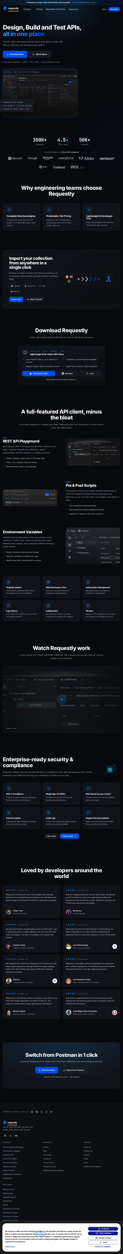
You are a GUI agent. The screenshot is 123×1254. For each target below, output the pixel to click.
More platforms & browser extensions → (61, 379)
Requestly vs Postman (56, 9)
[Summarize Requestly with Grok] (41, 1112)
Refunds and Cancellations (53, 1170)
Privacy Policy (10, 1246)
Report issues (8, 1193)
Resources (74, 9)
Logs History (11, 611)
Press (86, 1159)
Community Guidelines (92, 1166)
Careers (87, 1155)
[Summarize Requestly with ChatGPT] (32, 1112)
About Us (87, 1147)
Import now (16, 299)
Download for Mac (40, 373)
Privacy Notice (40, 1234)
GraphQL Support (14, 587)
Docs (104, 9)
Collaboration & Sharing (12, 1174)
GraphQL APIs (8, 1155)
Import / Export (8, 1170)
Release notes (8, 1189)
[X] (10, 1136)
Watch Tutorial (36, 299)
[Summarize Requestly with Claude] (36, 1112)
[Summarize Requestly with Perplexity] (46, 1112)
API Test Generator (10, 1163)
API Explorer (7, 1201)
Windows (69, 373)
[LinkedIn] (5, 1136)
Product (27, 9)
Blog (45, 1151)
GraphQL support (9, 1197)
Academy (47, 1159)
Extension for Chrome (11, 1209)
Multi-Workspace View (56, 587)
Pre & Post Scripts (10, 1159)
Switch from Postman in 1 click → (84, 2)
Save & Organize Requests (13, 1147)
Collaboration (52, 611)
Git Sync (89, 611)
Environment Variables (11, 1151)
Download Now (17, 54)
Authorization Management (98, 587)
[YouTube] (16, 1136)
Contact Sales (67, 836)
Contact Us (88, 1151)
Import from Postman (75, 1070)
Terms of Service (49, 1166)
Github (5, 1205)
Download (114, 9)
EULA (86, 1163)
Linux (91, 373)
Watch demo (41, 54)
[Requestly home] (11, 9)
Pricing (39, 9)
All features (7, 1178)
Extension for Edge (10, 1213)
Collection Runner (9, 1166)
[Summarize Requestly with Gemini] (51, 1112)
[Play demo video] (61, 699)
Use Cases (47, 1155)
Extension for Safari (10, 1220)
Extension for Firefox (10, 1216)
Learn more (51, 836)
